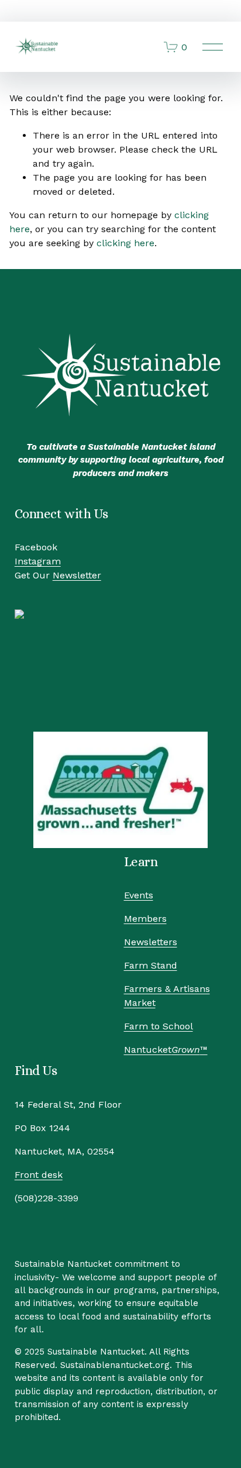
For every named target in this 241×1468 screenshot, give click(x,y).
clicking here (125, 243)
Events (138, 895)
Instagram (38, 561)
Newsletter (77, 575)
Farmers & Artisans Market (167, 995)
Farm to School (158, 1026)
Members (145, 918)
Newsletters (150, 941)
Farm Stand (150, 965)
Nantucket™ (166, 1049)
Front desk (39, 1174)
